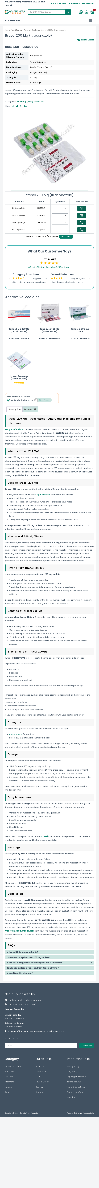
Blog (7, 1092)
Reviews (39, 1092)
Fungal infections (14, 429)
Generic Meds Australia (29, 1113)
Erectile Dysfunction (14, 1066)
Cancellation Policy (76, 1092)
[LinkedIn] (14, 1038)
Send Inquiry (66, 236)
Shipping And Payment (77, 1076)
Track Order (88, 3)
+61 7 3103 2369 (59, 3)
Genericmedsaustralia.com (19, 930)
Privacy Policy (73, 1066)
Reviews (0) (30, 409)
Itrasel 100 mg (15, 734)
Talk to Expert (87, 40)
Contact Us (41, 1071)
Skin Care (9, 1076)
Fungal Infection (31, 30)
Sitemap (40, 1087)
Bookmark (74, 3)
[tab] (14, 409)
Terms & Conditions (76, 1087)
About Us (40, 1066)
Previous (8, 278)
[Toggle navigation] (90, 20)
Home (7, 30)
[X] (10, 1038)
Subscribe (87, 1045)
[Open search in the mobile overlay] (49, 12)
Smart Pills (9, 1071)
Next (90, 278)
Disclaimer (72, 1097)
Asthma (8, 1087)
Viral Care (9, 1081)
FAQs (38, 1076)
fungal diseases (42, 494)
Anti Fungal (17, 30)
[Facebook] (18, 1038)
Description (14, 409)
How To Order (42, 1081)
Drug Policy (72, 1071)
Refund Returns (74, 1081)
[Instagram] (6, 1038)
